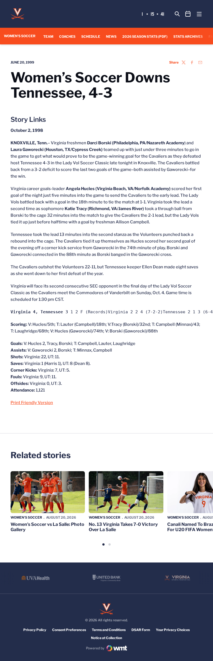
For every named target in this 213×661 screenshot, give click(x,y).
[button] (103, 544)
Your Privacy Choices (173, 630)
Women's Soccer (26, 517)
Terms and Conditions (109, 630)
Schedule (90, 36)
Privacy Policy (34, 630)
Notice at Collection (106, 638)
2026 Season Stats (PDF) (145, 36)
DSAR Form (140, 630)
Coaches (67, 36)
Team (48, 36)
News (111, 36)
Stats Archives (188, 36)
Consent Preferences (69, 630)
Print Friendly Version (32, 402)
